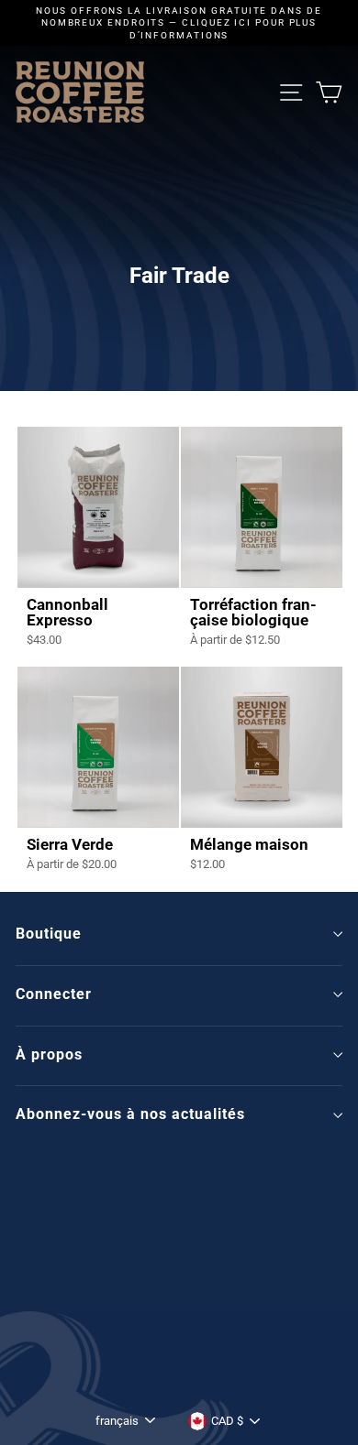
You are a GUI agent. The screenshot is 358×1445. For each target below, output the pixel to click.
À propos (49, 1054)
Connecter (54, 994)
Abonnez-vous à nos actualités (130, 1114)
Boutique (49, 933)
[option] (179, 23)
